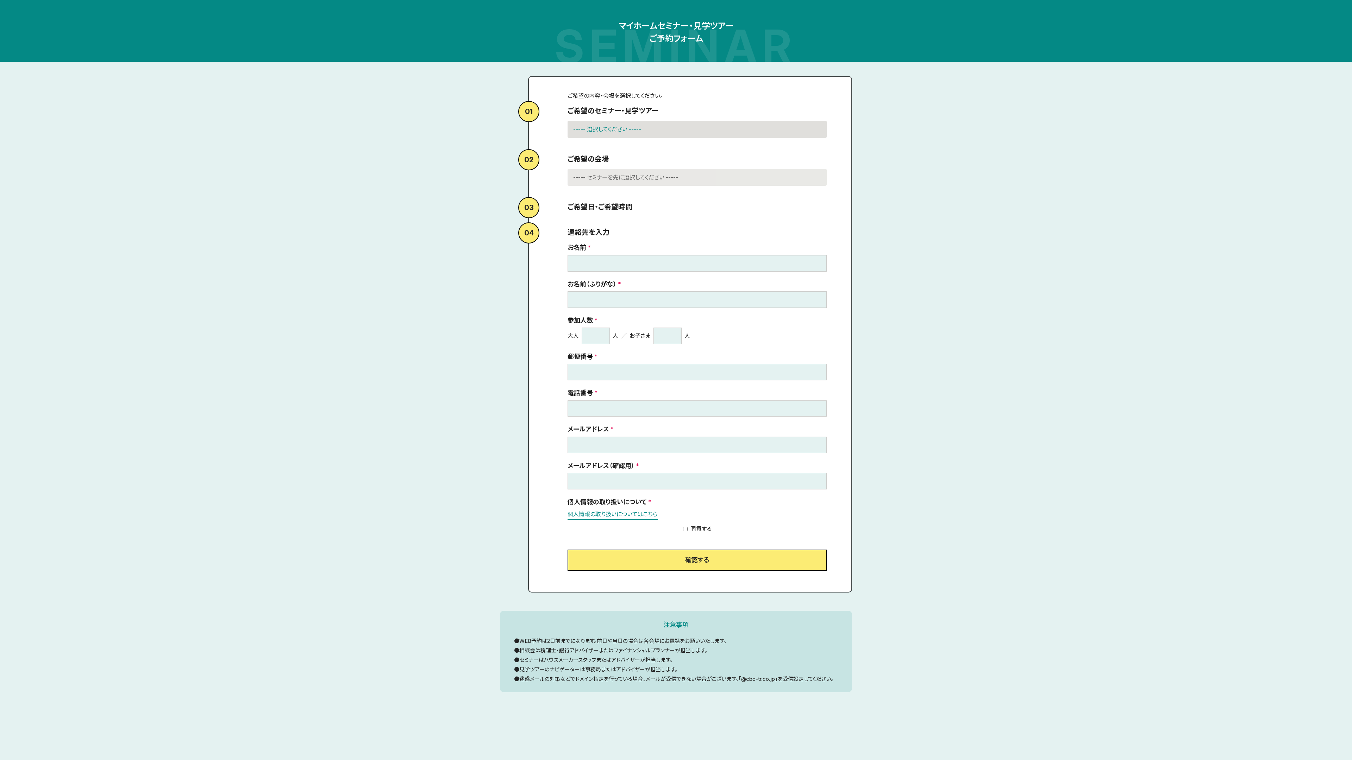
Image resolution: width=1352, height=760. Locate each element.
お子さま (640, 335)
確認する (697, 560)
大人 (573, 335)
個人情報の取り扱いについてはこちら (613, 514)
